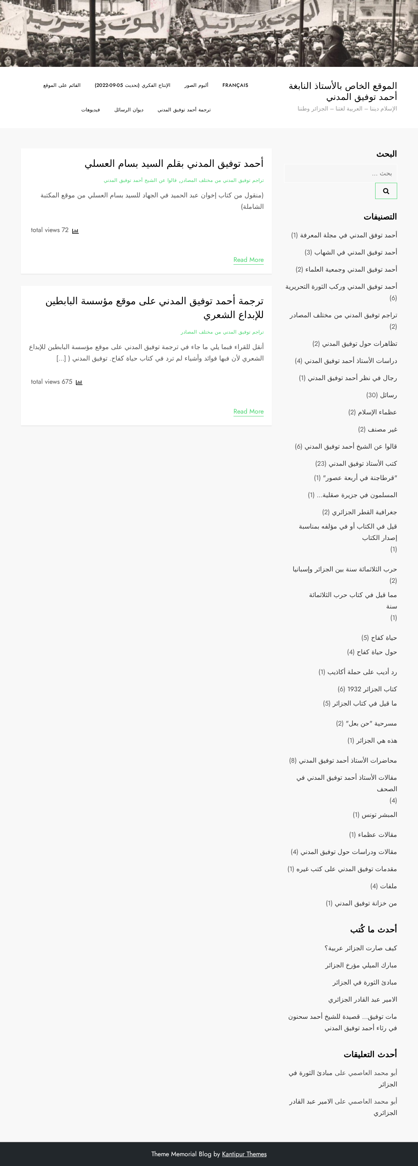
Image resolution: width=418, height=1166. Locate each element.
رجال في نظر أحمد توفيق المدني (352, 378)
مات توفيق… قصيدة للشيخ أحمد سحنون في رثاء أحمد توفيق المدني (342, 1022)
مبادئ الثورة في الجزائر (365, 982)
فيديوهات (90, 109)
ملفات (388, 886)
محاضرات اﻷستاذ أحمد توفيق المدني (348, 760)
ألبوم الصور (196, 85)
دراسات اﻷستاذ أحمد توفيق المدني (351, 360)
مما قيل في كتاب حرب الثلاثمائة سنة (353, 600)
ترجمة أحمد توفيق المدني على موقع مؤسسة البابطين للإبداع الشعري (154, 308)
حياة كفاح (384, 637)
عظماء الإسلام (377, 412)
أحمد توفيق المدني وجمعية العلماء (351, 269)
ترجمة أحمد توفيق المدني (184, 109)
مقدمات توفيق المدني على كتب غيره (346, 869)
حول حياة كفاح (377, 652)
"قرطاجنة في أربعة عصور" (360, 477)
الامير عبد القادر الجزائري (362, 999)
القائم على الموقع (61, 85)
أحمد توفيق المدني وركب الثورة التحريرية (341, 286)
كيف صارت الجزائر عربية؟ (361, 948)
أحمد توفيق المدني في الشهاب (355, 252)
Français (235, 85)
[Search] (386, 191)
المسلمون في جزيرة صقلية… (357, 495)
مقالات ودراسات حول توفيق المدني (348, 851)
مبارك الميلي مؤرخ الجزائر (361, 965)
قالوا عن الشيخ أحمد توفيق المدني (140, 180)
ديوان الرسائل (128, 109)
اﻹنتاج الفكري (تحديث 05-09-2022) (132, 85)
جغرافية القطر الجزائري (364, 512)
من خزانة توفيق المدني (366, 903)
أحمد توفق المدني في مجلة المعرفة (348, 235)
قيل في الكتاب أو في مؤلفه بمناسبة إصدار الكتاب (348, 532)
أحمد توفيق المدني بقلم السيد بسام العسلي (174, 163)
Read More (248, 259)
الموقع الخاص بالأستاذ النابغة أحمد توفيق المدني (343, 91)
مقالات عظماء (377, 834)
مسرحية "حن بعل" (371, 723)
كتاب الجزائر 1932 (372, 689)
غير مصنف (382, 429)
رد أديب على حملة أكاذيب (362, 672)
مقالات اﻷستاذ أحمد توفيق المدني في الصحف (346, 783)
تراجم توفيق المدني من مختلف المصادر (222, 180)
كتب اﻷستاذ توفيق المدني (363, 463)
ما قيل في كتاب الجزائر (365, 703)
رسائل (388, 395)
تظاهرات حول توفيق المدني (359, 343)
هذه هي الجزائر (376, 740)
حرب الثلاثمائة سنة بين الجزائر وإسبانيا (345, 569)
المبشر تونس (379, 814)
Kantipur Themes (244, 1154)
